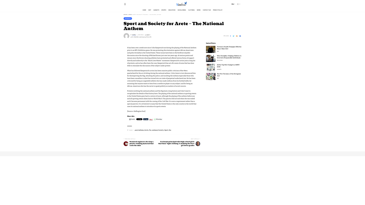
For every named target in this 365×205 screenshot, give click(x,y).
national (155, 130)
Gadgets (219, 69)
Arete (146, 130)
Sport (166, 130)
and (136, 130)
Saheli (134, 34)
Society (161, 130)
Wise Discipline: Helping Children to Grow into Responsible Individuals (229, 57)
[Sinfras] (182, 4)
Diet (218, 51)
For (150, 130)
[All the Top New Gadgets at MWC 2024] (210, 67)
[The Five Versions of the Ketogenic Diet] (210, 76)
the (170, 130)
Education (220, 60)
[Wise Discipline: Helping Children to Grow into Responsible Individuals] (210, 58)
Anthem (141, 130)
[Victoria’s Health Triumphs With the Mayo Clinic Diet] (210, 49)
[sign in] (125, 4)
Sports (128, 18)
